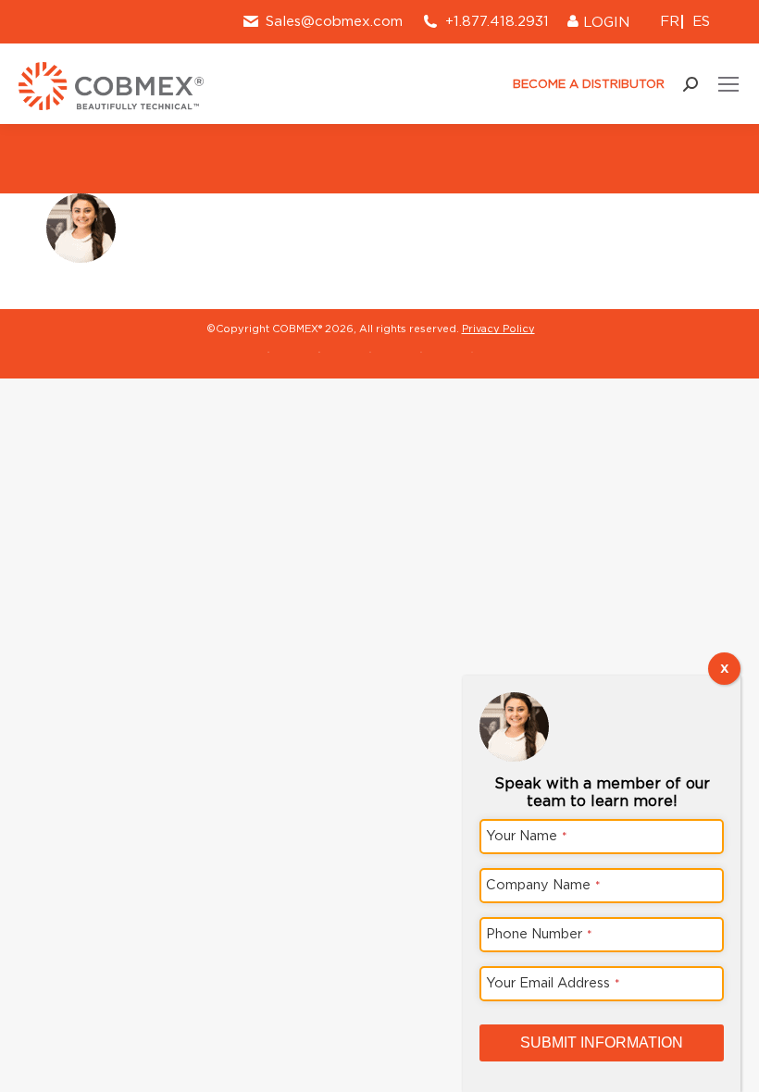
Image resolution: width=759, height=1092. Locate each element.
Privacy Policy (498, 328)
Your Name (526, 835)
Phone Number (539, 933)
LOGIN (604, 22)
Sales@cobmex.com (334, 21)
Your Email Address (553, 982)
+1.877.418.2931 (497, 21)
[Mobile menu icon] (728, 84)
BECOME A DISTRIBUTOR (587, 84)
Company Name (543, 884)
